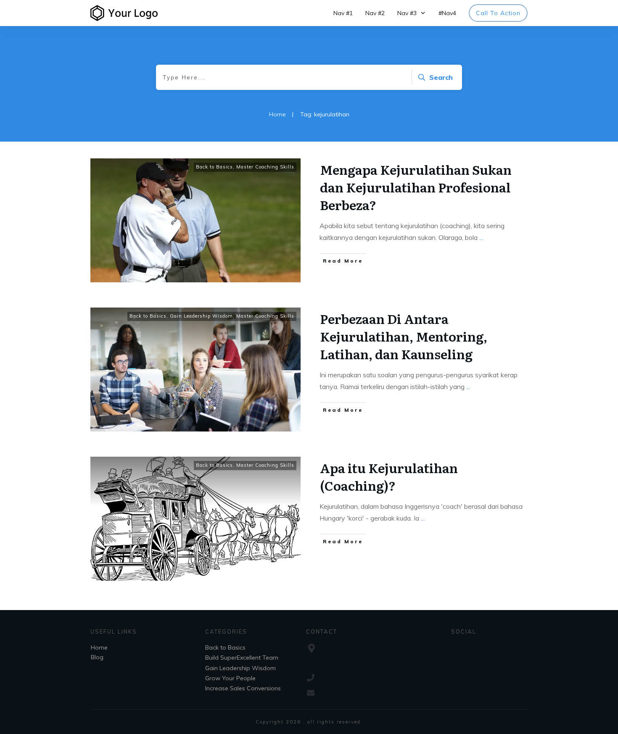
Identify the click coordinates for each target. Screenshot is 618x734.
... (481, 237)
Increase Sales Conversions (243, 688)
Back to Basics (214, 167)
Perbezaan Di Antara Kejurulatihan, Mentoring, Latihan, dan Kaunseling (403, 336)
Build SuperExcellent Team (241, 657)
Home (99, 647)
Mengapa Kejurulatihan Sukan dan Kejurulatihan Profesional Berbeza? (416, 187)
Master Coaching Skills (265, 167)
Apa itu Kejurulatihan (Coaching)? (389, 476)
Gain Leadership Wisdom (201, 316)
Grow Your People (230, 678)
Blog (97, 657)
